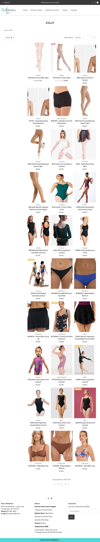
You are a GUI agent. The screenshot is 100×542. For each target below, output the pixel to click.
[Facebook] (48, 498)
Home (25, 10)
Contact (74, 10)
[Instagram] (51, 498)
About (65, 10)
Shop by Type (36, 10)
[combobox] (17, 2)
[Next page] (68, 484)
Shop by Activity (52, 10)
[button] (50, 540)
